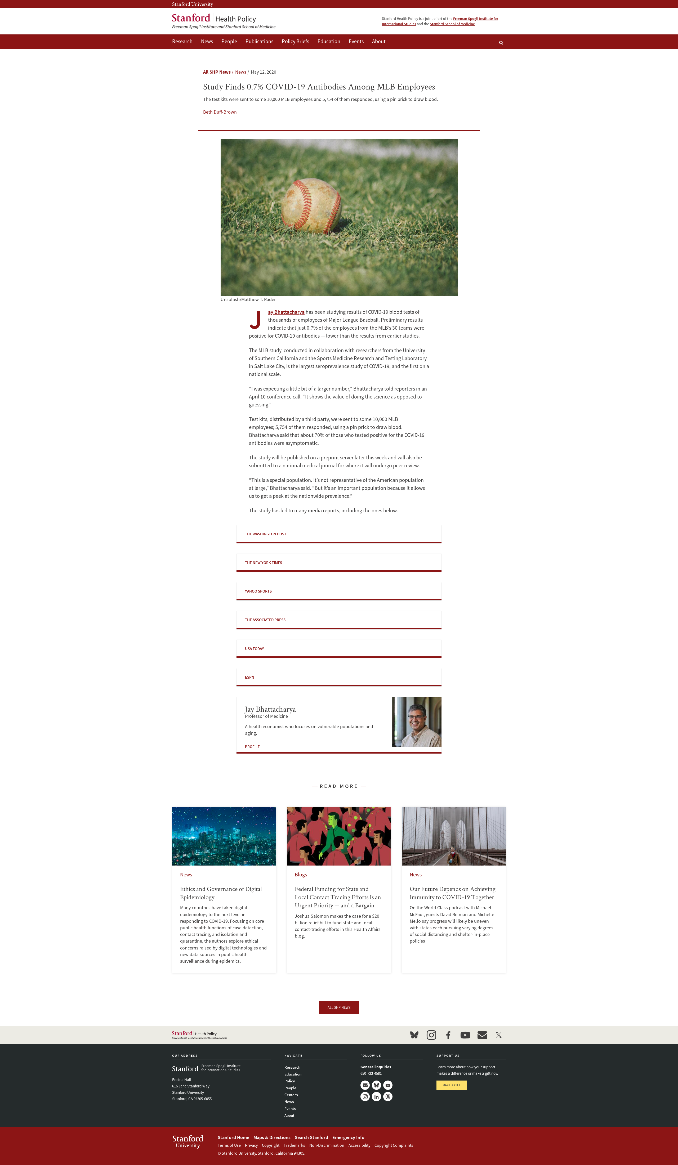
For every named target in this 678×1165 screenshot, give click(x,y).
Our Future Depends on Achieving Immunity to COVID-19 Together (454, 890)
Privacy (251, 1145)
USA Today (254, 648)
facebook (448, 1035)
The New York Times (263, 562)
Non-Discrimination (326, 1145)
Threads (387, 1096)
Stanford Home (233, 1137)
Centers (291, 1094)
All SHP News (217, 72)
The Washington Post (265, 533)
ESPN (249, 677)
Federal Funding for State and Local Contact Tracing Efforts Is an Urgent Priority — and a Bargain (339, 890)
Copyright (270, 1145)
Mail (365, 1085)
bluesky (414, 1035)
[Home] (223, 21)
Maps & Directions (272, 1137)
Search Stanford (311, 1137)
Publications (259, 41)
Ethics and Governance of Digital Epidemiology (224, 890)
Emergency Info (348, 1137)
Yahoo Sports (258, 591)
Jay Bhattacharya (286, 311)
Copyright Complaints (393, 1145)
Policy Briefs (295, 41)
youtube (465, 1035)
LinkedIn (376, 1096)
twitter (499, 1035)
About (379, 41)
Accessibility (359, 1145)
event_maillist (482, 1035)
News (207, 41)
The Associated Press (265, 619)
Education (329, 41)
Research (182, 41)
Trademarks (294, 1145)
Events (356, 41)
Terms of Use (229, 1145)
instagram (431, 1035)
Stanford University (192, 4)
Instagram (365, 1096)
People (229, 41)
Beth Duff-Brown (220, 112)
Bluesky (376, 1085)
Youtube (387, 1085)
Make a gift (452, 1085)
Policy (289, 1080)
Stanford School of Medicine (452, 23)
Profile (252, 746)
